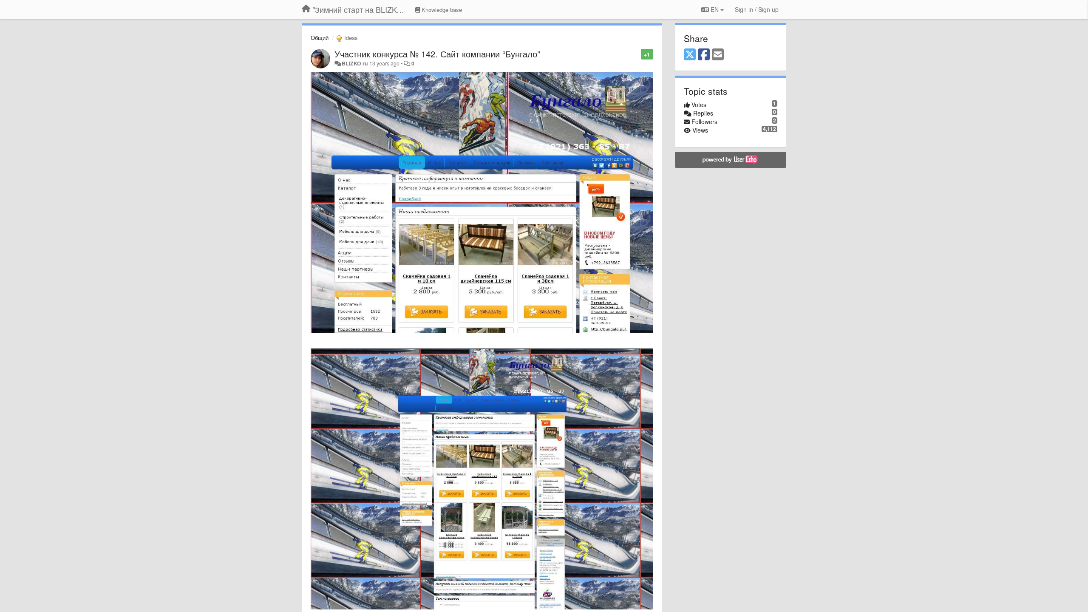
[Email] (718, 55)
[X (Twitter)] (690, 55)
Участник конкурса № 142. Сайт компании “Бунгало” (437, 54)
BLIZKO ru (355, 63)
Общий (320, 38)
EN (714, 9)
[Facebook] (704, 55)
